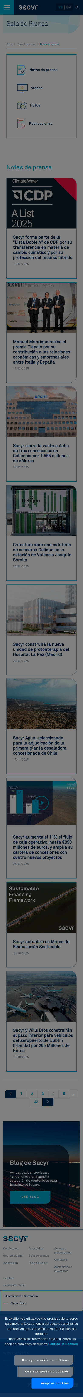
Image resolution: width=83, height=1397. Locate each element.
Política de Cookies (63, 1344)
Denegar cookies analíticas (45, 1360)
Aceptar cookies (55, 1383)
